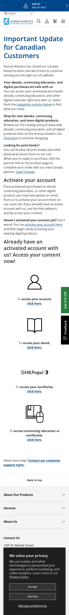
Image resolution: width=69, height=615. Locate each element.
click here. (34, 303)
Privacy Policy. (19, 577)
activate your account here (43, 225)
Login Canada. (25, 172)
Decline (33, 596)
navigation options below (34, 104)
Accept (32, 587)
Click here (10, 138)
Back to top (34, 480)
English (12, 13)
